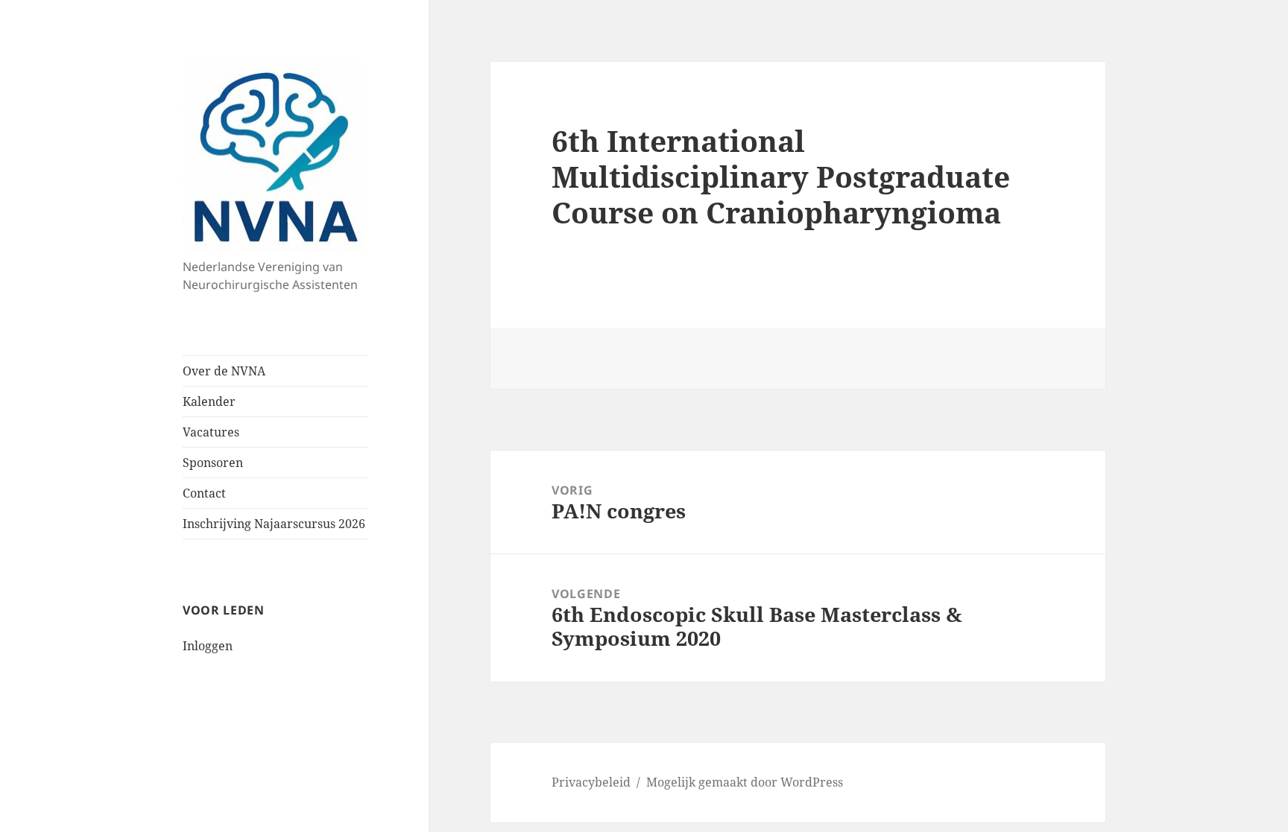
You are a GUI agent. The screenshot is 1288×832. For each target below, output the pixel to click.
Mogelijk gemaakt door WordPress (744, 782)
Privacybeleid (591, 782)
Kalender (209, 401)
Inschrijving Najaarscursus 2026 (274, 523)
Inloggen (208, 646)
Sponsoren (213, 462)
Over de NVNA (224, 371)
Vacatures (211, 432)
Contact (204, 493)
